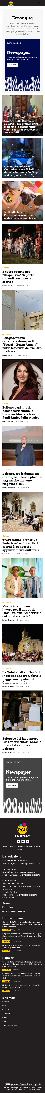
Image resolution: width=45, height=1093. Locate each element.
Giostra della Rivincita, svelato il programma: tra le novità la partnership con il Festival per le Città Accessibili (22, 924)
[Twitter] (27, 841)
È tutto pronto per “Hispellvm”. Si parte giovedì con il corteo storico (18, 277)
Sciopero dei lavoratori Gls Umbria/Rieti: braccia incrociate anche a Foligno (21, 743)
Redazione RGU (8, 286)
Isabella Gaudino (8, 554)
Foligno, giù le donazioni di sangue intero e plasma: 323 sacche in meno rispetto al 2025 (22, 479)
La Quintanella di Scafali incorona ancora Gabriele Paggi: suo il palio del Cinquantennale (21, 677)
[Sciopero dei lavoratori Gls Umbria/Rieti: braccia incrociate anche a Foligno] (22, 710)
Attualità (8, 116)
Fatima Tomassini (8, 488)
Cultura (5, 268)
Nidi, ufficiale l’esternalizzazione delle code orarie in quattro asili (21, 946)
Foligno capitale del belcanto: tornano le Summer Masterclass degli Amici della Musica (20, 412)
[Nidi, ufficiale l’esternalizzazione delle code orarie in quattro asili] (22, 201)
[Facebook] (18, 841)
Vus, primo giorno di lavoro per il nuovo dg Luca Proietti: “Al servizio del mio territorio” (21, 611)
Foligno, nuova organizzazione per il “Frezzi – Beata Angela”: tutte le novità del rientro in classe (22, 344)
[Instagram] (23, 841)
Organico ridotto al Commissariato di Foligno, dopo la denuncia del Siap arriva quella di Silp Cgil (21, 936)
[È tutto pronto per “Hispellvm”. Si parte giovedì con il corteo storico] (22, 244)
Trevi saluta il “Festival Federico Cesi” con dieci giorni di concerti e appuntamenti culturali (20, 545)
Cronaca (8, 162)
